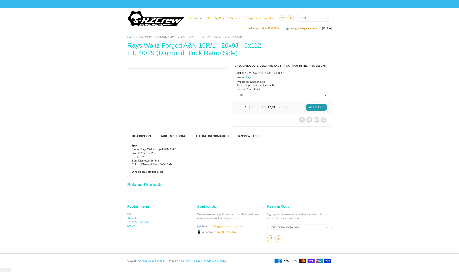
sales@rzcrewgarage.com (303, 28)
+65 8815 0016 (226, 232)
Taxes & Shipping (173, 136)
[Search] (328, 18)
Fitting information (212, 136)
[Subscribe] (327, 227)
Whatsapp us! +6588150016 (264, 28)
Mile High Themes (189, 260)
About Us (132, 218)
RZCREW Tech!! (249, 136)
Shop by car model (258, 18)
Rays (248, 77)
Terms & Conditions (139, 222)
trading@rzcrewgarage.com (227, 226)
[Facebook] (270, 238)
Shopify (161, 260)
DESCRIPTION (141, 136)
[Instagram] (278, 238)
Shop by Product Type (222, 18)
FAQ (130, 214)
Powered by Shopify (214, 260)
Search (131, 226)
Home (194, 18)
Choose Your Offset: (249, 89)
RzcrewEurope (145, 260)
